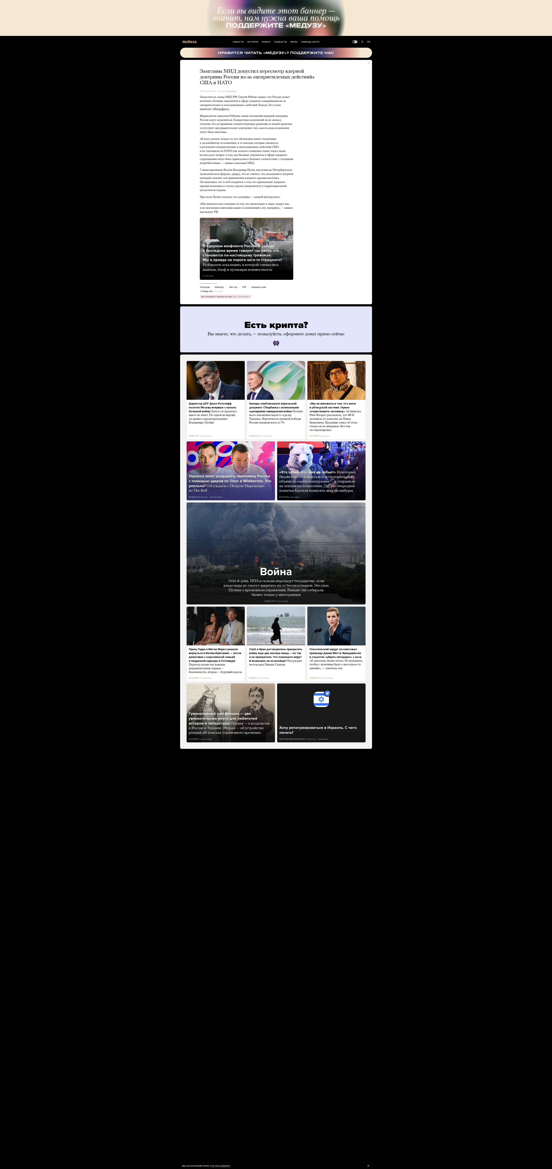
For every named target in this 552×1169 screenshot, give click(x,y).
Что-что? (218, 291)
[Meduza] (189, 41)
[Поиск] (362, 42)
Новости (238, 42)
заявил (235, 174)
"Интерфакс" (231, 91)
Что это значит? (220, 1166)
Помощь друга (310, 42)
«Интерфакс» (220, 109)
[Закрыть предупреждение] (368, 1166)
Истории (252, 42)
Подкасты (280, 42)
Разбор (266, 42)
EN (368, 42)
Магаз (294, 42)
